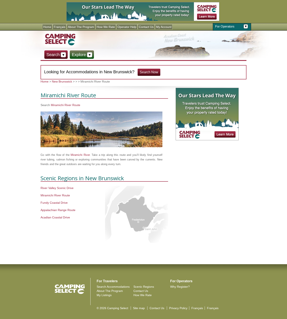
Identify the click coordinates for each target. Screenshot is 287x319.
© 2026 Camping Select (112, 308)
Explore (79, 54)
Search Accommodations (113, 286)
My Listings (104, 295)
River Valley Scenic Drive (57, 188)
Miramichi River (80, 154)
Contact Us (146, 27)
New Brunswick (62, 81)
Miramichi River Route (65, 105)
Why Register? (180, 286)
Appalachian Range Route (58, 210)
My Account (163, 27)
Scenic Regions (143, 286)
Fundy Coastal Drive (54, 202)
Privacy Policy (178, 308)
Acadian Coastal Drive (55, 217)
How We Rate (106, 27)
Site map (139, 308)
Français (59, 27)
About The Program (81, 27)
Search (53, 54)
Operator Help (126, 27)
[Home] (60, 39)
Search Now (149, 72)
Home (47, 27)
